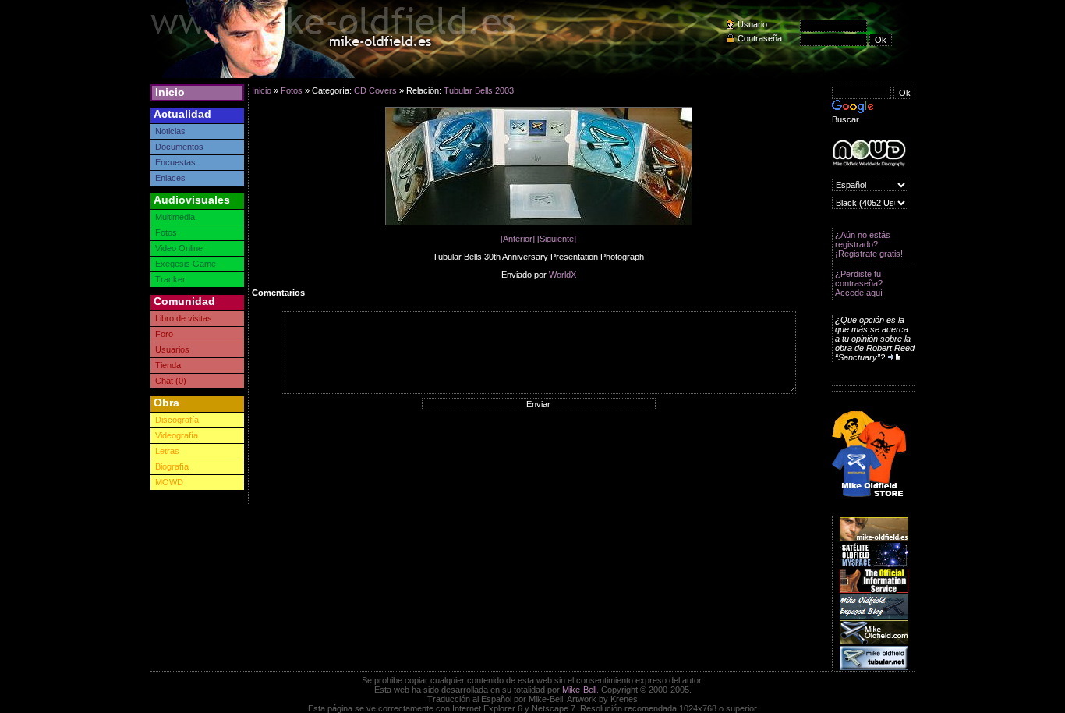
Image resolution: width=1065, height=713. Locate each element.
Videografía (176, 435)
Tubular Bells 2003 (479, 90)
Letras (167, 451)
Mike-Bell (579, 689)
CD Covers (375, 90)
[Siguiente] (556, 238)
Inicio (170, 92)
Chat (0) (170, 380)
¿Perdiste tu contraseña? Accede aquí (859, 283)
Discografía (177, 419)
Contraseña (760, 38)
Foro (164, 334)
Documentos (179, 146)
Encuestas (175, 162)
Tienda (168, 365)
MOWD (169, 482)
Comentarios (278, 292)
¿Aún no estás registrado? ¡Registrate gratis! (869, 244)
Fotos (166, 232)
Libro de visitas (183, 318)
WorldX (562, 274)
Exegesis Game (185, 263)
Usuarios (172, 349)
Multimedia (175, 217)
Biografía (172, 466)
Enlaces (170, 178)
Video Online (179, 248)
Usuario (752, 24)
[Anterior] (518, 238)
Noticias (170, 131)
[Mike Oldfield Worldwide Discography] (869, 153)
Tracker (170, 279)
